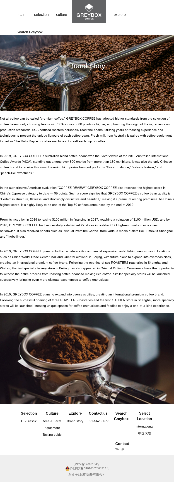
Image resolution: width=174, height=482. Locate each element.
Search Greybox (30, 32)
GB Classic (29, 421)
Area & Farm (52, 421)
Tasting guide (52, 434)
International (144, 426)
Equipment (52, 428)
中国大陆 (144, 433)
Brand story (75, 421)
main (21, 15)
